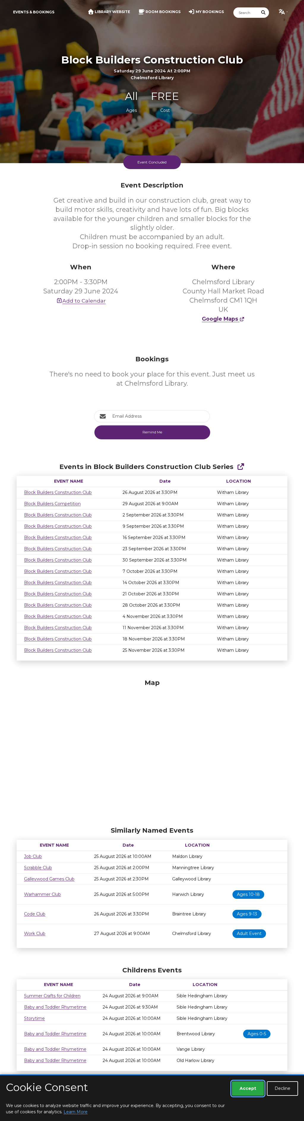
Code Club (34, 914)
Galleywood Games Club (49, 879)
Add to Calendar (84, 301)
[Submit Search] (263, 12)
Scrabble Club (38, 867)
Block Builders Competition (52, 503)
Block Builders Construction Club (58, 492)
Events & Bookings (33, 12)
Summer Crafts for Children (52, 995)
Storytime (34, 1018)
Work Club (34, 933)
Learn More (76, 1111)
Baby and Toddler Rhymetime (55, 1007)
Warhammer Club (42, 894)
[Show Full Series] (241, 467)
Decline (282, 1088)
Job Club (33, 856)
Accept (248, 1088)
